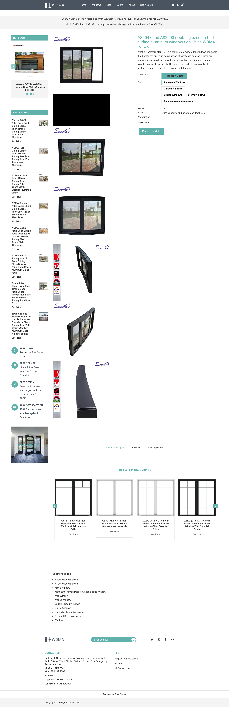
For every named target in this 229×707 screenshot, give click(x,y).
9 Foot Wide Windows (66, 583)
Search (118, 663)
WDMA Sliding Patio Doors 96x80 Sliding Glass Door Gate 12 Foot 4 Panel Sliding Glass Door (21, 210)
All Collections (122, 668)
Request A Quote (174, 75)
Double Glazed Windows (67, 604)
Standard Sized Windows (68, 616)
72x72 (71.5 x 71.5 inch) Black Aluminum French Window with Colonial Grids (197, 525)
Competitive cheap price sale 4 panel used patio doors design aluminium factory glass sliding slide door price (21, 293)
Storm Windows (196, 94)
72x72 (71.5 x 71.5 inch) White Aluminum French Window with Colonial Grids (156, 525)
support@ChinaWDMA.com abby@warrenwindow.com (59, 679)
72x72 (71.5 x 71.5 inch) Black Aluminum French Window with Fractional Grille (73, 525)
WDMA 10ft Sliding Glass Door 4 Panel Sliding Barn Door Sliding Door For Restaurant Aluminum (21, 156)
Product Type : (144, 122)
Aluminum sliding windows (178, 101)
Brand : (141, 112)
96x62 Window (62, 587)
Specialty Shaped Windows (69, 612)
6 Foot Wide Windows (66, 579)
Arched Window (63, 599)
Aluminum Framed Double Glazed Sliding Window (80, 591)
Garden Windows (173, 88)
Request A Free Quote (126, 658)
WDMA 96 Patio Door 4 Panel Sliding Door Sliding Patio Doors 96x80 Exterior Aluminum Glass (21, 184)
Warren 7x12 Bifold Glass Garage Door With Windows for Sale (30, 87)
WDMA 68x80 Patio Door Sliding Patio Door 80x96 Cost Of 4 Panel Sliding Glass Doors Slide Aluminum (21, 236)
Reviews (136, 447)
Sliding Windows (173, 94)
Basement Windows (174, 82)
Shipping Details (155, 447)
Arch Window (61, 595)
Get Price (16, 141)
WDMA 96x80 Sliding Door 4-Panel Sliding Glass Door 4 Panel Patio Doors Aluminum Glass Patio (21, 264)
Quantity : (141, 108)
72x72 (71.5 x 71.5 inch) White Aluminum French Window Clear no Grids (114, 523)
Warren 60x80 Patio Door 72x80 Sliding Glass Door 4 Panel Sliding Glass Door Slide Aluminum (20, 129)
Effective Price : (144, 75)
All (66, 24)
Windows (59, 620)
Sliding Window (63, 608)
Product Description (115, 447)
